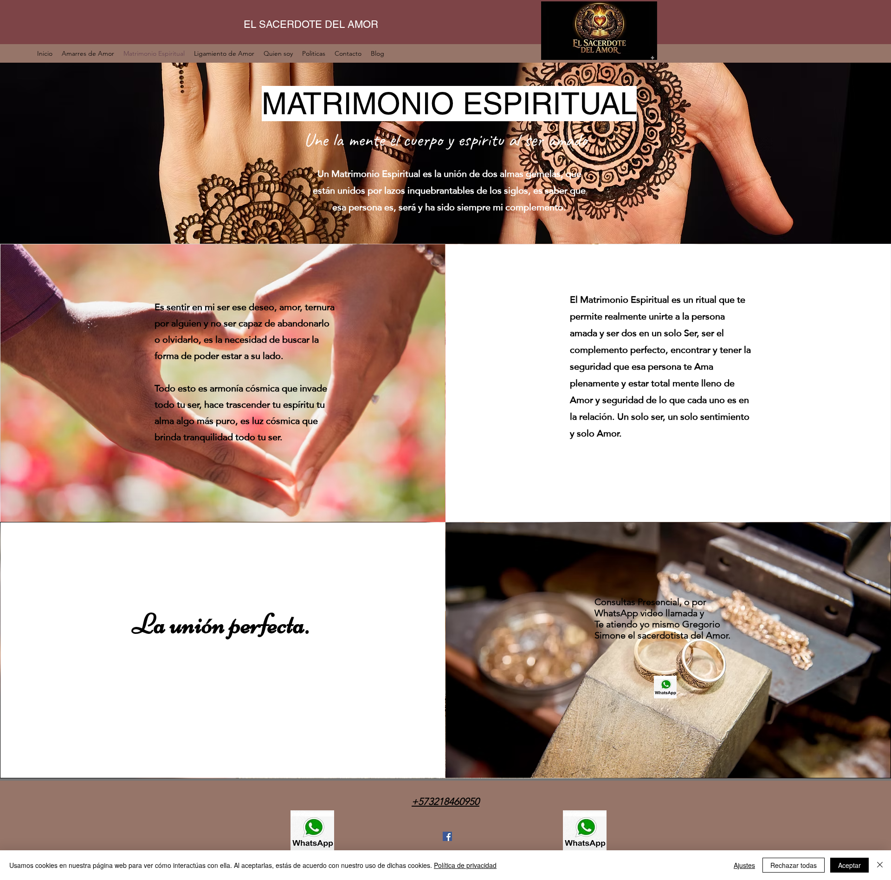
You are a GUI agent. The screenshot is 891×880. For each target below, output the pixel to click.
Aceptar (849, 865)
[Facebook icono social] (447, 836)
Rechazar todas (793, 865)
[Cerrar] (879, 865)
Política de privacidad (465, 865)
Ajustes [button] (744, 865)
